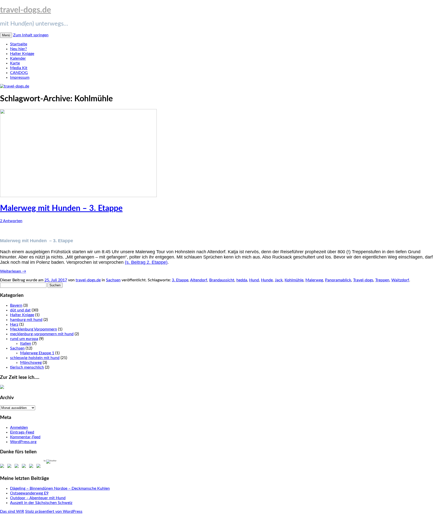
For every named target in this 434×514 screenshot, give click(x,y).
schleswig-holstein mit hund (35, 358)
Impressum (19, 77)
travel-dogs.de (25, 10)
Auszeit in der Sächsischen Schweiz (41, 503)
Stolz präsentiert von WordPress (53, 511)
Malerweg (314, 280)
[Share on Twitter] (10, 467)
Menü (6, 35)
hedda (241, 280)
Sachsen (113, 280)
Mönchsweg (31, 363)
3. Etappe (180, 280)
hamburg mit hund (26, 320)
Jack (279, 280)
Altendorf (198, 280)
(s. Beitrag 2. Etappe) (146, 262)
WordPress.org (23, 442)
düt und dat (20, 310)
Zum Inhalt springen (30, 35)
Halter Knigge (22, 54)
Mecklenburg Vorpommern (33, 329)
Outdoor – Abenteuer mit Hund (38, 498)
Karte (15, 63)
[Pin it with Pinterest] (25, 467)
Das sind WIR (12, 511)
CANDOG (19, 73)
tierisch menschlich (27, 367)
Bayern (16, 305)
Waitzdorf (400, 280)
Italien (25, 343)
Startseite (18, 44)
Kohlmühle (294, 280)
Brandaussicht (221, 280)
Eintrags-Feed (22, 432)
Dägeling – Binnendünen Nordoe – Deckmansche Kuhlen (60, 488)
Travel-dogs (363, 280)
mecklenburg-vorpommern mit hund (42, 334)
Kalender (18, 58)
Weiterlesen (13, 271)
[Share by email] (39, 467)
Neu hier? (18, 49)
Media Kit (18, 68)
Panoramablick (338, 280)
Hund (254, 280)
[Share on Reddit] (18, 467)
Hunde (267, 280)
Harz (14, 324)
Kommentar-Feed (25, 437)
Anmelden (19, 427)
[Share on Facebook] (3, 467)
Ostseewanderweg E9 (29, 493)
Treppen (382, 280)
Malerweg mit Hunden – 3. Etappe (61, 208)
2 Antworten (11, 221)
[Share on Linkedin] (32, 467)
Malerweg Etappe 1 (37, 353)
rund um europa (24, 339)
